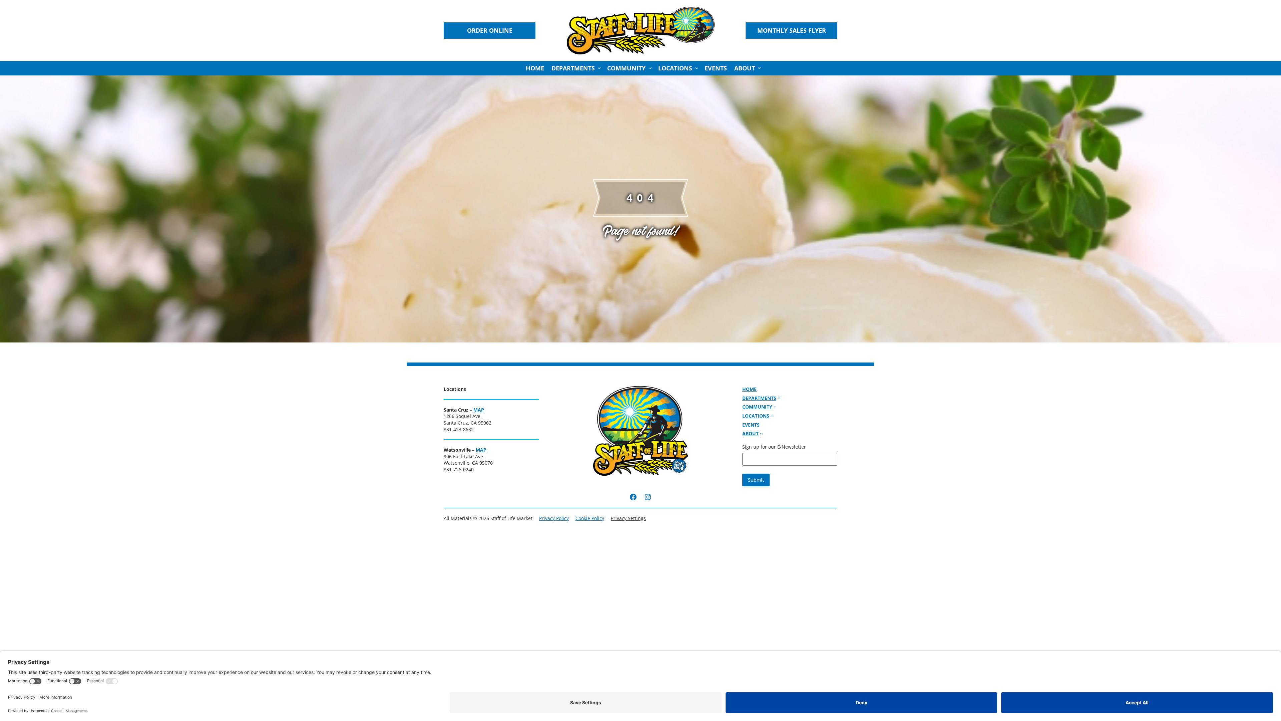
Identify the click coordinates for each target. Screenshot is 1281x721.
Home (535, 68)
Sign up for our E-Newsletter (774, 447)
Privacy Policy (554, 518)
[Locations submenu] (697, 68)
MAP (478, 410)
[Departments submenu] (599, 68)
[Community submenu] (650, 68)
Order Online (489, 30)
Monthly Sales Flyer (791, 30)
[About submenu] (759, 68)
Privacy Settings (628, 518)
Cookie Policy (589, 518)
